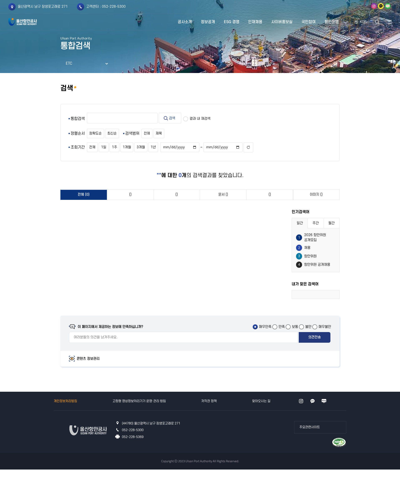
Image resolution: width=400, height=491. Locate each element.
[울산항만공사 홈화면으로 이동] (22, 22)
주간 (315, 223)
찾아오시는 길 (261, 401)
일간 (300, 223)
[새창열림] (374, 6)
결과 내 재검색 (200, 119)
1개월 (127, 147)
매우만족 (265, 327)
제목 (159, 133)
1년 (153, 147)
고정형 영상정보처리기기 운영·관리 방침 (139, 401)
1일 (103, 147)
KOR (363, 22)
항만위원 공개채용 (314, 265)
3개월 (141, 147)
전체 (147, 133)
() (130, 194)
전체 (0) (84, 194)
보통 (295, 327)
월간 (331, 223)
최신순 (112, 133)
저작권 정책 (209, 401)
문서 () (223, 194)
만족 (282, 327)
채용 (304, 248)
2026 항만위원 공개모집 (312, 237)
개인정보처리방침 (65, 401)
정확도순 (95, 133)
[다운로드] (339, 442)
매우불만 (325, 327)
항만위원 (307, 256)
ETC (69, 63)
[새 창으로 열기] (335, 63)
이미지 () (316, 194)
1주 (114, 147)
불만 (308, 327)
